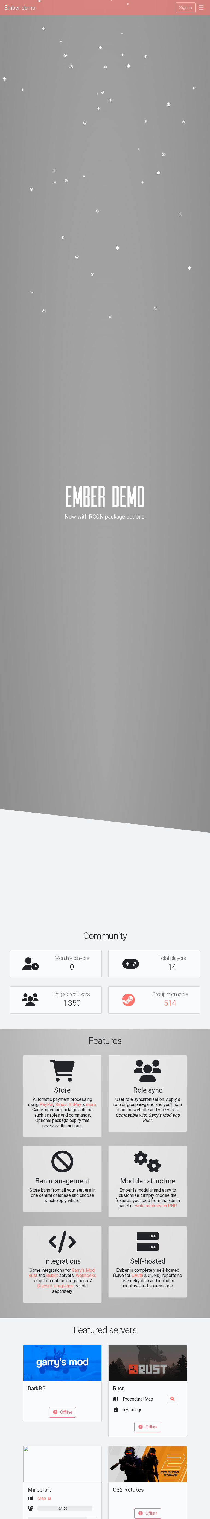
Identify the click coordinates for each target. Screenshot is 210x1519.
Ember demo (20, 7)
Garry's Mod (83, 1270)
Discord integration (55, 1285)
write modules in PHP (155, 1205)
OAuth (137, 1275)
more (91, 1104)
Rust (32, 1275)
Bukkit (52, 1275)
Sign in (185, 7)
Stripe (61, 1104)
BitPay (75, 1104)
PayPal (46, 1104)
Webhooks (86, 1275)
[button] (201, 7)
